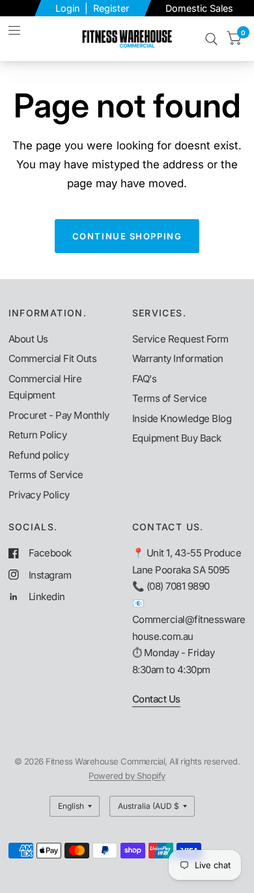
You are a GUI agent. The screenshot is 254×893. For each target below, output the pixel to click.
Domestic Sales (199, 8)
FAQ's (144, 378)
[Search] (211, 38)
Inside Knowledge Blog (182, 418)
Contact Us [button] (156, 699)
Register (111, 8)
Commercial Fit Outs (52, 358)
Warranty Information (177, 358)
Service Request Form (180, 339)
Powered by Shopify (127, 775)
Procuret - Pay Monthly (58, 415)
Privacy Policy (39, 495)
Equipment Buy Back (176, 438)
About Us (28, 339)
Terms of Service (45, 474)
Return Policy (37, 435)
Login (68, 8)
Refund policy (38, 455)
